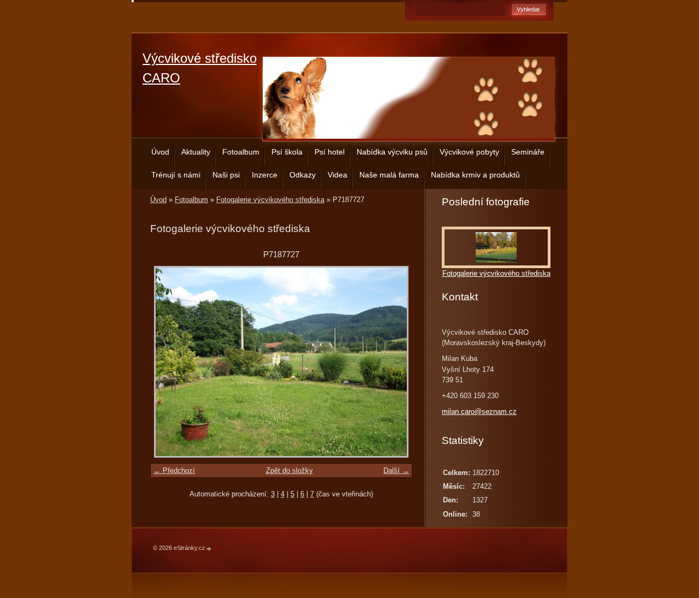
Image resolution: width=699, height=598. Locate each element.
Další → (396, 470)
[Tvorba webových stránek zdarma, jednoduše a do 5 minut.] (209, 548)
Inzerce (264, 174)
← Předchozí (174, 470)
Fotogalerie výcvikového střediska (270, 200)
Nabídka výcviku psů (392, 151)
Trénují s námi (175, 174)
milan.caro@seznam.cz (479, 411)
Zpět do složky (289, 470)
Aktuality (195, 151)
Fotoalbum (240, 151)
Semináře (527, 151)
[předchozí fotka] (168, 362)
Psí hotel (330, 151)
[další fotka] (394, 362)
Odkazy (302, 174)
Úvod (160, 151)
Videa (337, 174)
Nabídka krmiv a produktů (475, 174)
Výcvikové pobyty (469, 151)
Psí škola (287, 151)
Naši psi (226, 174)
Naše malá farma (389, 174)
